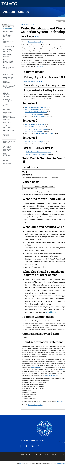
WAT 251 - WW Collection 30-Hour (34, 124)
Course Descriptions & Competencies (8, 61)
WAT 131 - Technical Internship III (34, 142)
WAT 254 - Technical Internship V (34, 131)
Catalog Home (8, 32)
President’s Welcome (7, 35)
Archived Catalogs (6, 159)
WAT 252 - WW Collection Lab (33, 127)
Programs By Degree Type (7, 50)
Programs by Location (7, 55)
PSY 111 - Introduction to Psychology (36, 154)
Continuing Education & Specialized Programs (7, 148)
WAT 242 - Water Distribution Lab (34, 109)
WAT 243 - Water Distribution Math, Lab (36, 112)
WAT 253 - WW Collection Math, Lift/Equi (36, 129)
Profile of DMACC (9, 74)
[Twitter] (26, 446)
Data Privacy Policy (38, 454)
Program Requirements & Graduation (8, 67)
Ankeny (37, 37)
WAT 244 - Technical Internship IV (34, 114)
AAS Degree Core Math (40, 116)
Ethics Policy (29, 454)
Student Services (9, 131)
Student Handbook (6, 105)
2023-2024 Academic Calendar (6, 94)
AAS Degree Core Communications (43, 133)
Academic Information (7, 126)
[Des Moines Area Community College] (9, 3)
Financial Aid (7, 122)
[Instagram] (32, 446)
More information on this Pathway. (33, 81)
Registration (7, 113)
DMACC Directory (6, 82)
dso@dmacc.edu (35, 367)
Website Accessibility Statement (52, 454)
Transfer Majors (8, 46)
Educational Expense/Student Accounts (9, 117)
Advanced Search (7, 28)
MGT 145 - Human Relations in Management (38, 152)
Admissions (7, 109)
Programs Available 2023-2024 (8, 41)
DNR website (39, 66)
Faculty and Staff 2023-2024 (9, 86)
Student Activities (6, 135)
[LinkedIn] (38, 446)
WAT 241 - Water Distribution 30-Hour (35, 107)
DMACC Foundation (7, 154)
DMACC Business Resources (9, 142)
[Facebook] (21, 446)
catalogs (21, 463)
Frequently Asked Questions (9, 100)
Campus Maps (8, 78)
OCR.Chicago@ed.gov (51, 375)
